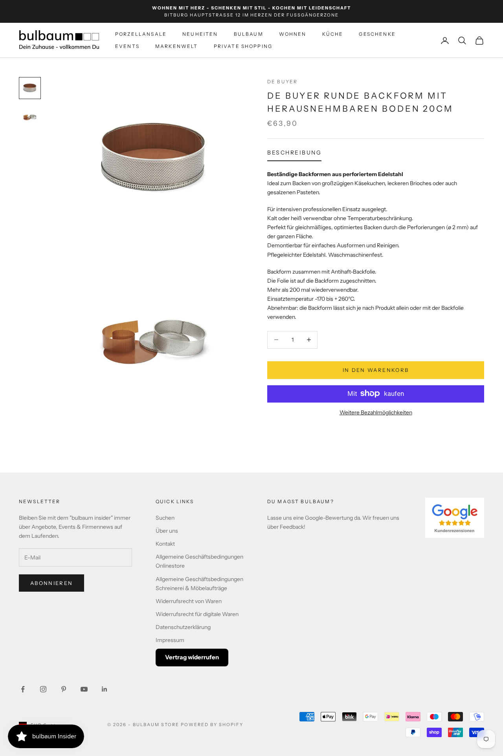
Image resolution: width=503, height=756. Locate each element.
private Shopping (243, 46)
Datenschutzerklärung (183, 627)
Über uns (167, 530)
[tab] (294, 154)
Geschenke (377, 34)
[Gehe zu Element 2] (30, 116)
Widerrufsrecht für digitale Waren (197, 614)
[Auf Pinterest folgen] (64, 689)
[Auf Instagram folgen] (43, 689)
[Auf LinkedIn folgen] (104, 689)
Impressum (170, 640)
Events (127, 46)
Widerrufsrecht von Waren (189, 601)
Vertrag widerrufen (192, 657)
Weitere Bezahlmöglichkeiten (376, 412)
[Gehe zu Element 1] (30, 88)
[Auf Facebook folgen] (23, 689)
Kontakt (165, 543)
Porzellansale (141, 34)
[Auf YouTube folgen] (84, 689)
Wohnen (293, 34)
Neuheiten (200, 34)
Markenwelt (176, 46)
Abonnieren (51, 583)
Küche (332, 34)
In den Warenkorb (376, 369)
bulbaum (248, 34)
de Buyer (282, 82)
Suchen (165, 517)
